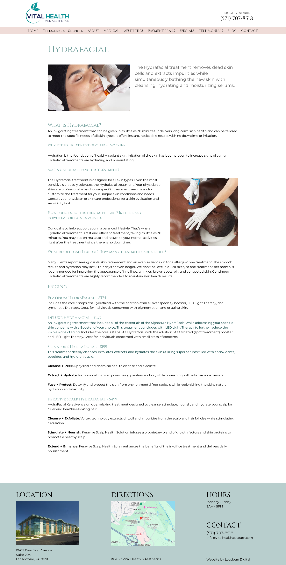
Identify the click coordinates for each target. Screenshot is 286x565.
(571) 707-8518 (220, 533)
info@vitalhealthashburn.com (230, 538)
